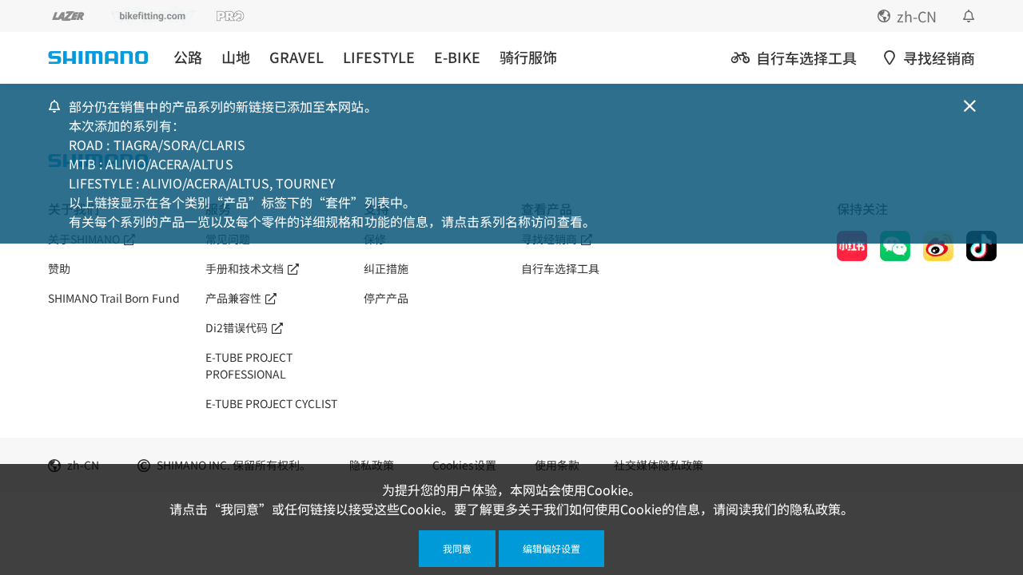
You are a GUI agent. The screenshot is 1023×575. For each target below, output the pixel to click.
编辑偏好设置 (551, 548)
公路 (187, 57)
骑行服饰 (528, 57)
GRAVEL (296, 57)
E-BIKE (457, 57)
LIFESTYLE (379, 57)
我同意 (457, 548)
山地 (235, 57)
